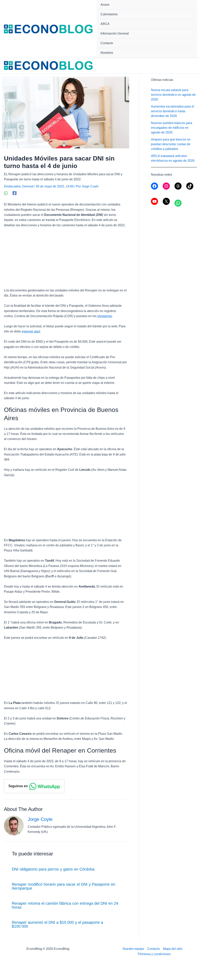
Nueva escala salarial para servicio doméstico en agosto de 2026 (173, 94)
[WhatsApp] (6, 193)
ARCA (105, 24)
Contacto (106, 43)
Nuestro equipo (133, 948)
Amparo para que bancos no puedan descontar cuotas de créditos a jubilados (170, 144)
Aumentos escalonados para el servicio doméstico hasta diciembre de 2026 (172, 111)
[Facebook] (14, 193)
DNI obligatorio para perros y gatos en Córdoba (53, 869)
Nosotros (106, 52)
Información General (114, 33)
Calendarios (109, 14)
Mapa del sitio (172, 948)
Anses (104, 4)
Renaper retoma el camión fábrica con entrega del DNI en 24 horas (65, 905)
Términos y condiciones (154, 954)
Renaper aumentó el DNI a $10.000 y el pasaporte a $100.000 (57, 924)
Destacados (12, 186)
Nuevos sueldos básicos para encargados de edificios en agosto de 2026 (171, 127)
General (27, 186)
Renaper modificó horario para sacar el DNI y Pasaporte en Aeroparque (63, 886)
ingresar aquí (31, 331)
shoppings (104, 316)
